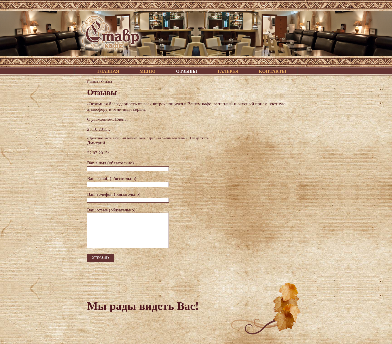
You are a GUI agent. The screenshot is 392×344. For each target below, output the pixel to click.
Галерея (228, 71)
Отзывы (186, 71)
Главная (108, 71)
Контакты (272, 71)
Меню (148, 71)
